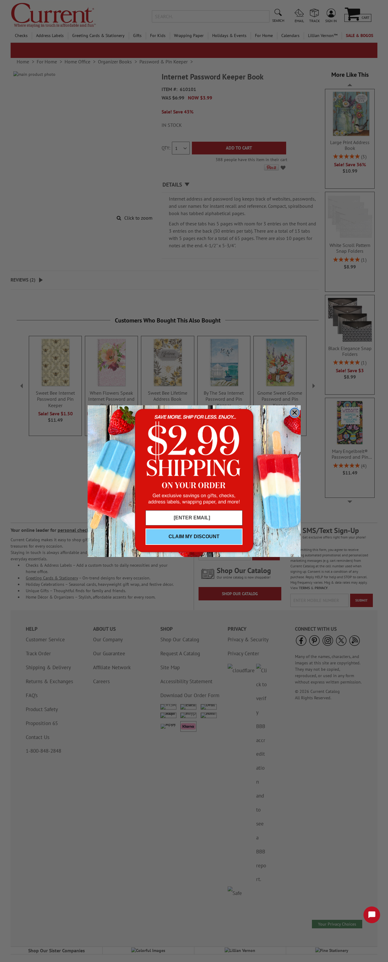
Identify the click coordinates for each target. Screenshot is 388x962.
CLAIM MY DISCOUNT (194, 536)
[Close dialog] (294, 412)
